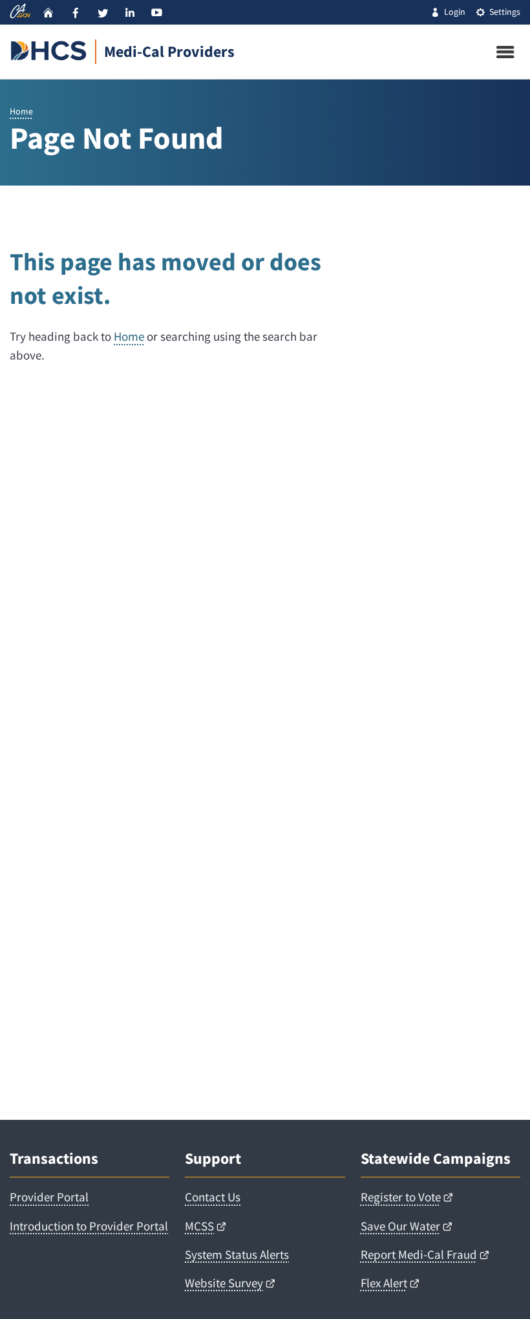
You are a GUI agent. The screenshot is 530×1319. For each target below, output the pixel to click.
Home (21, 111)
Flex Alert (384, 1283)
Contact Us (212, 1197)
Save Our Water (400, 1226)
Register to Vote (401, 1197)
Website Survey (224, 1283)
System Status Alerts (237, 1254)
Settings (504, 11)
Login (454, 11)
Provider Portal (49, 1197)
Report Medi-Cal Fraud (419, 1254)
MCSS (199, 1226)
